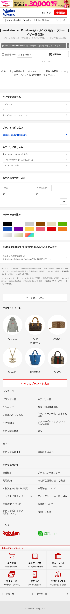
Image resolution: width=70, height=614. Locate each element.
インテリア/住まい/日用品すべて (19, 159)
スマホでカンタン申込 (11, 583)
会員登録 (60, 12)
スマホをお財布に (34, 583)
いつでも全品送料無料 (35, 564)
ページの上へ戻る (35, 297)
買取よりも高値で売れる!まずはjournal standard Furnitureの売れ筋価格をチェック (28, 257)
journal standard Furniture (15, 134)
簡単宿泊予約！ (58, 564)
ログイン (46, 12)
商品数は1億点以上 (12, 564)
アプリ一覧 (42, 594)
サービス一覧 (8, 594)
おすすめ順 (24, 54)
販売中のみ (10, 54)
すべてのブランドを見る (35, 383)
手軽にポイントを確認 (58, 583)
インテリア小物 (12, 165)
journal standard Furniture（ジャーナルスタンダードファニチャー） (32, 45)
